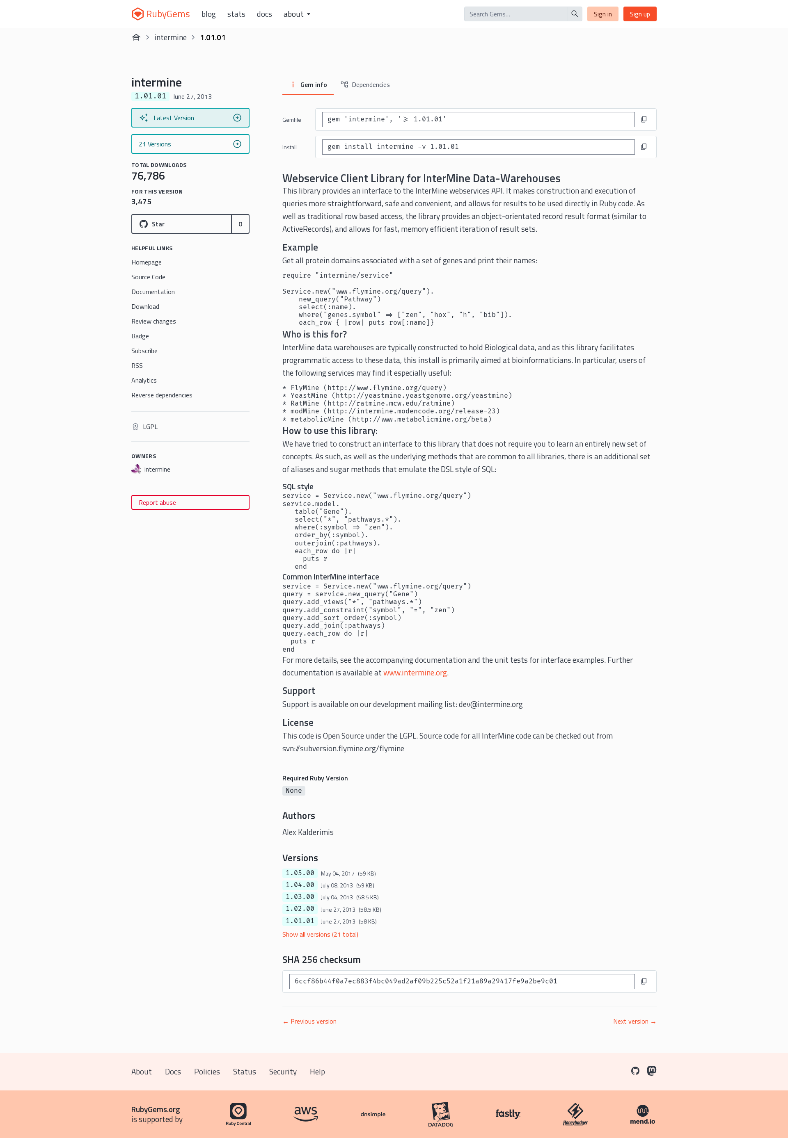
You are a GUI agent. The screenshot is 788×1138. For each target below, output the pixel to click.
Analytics (144, 380)
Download (145, 306)
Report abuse (157, 502)
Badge (140, 336)
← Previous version (309, 1021)
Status (244, 1071)
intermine (170, 37)
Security (283, 1071)
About (141, 1071)
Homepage (146, 262)
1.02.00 (300, 909)
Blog (209, 14)
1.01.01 (300, 921)
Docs (264, 14)
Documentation (153, 291)
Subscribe (144, 351)
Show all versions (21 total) (320, 934)
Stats (236, 14)
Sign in (603, 14)
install (289, 147)
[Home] (136, 37)
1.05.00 (300, 873)
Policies (207, 1071)
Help (317, 1071)
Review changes (153, 321)
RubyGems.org (155, 1109)
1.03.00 (300, 897)
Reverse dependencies (161, 395)
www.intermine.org (415, 672)
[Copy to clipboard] (644, 119)
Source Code (148, 277)
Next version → (635, 1021)
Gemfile (291, 119)
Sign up (640, 14)
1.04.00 (300, 885)
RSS (137, 365)
